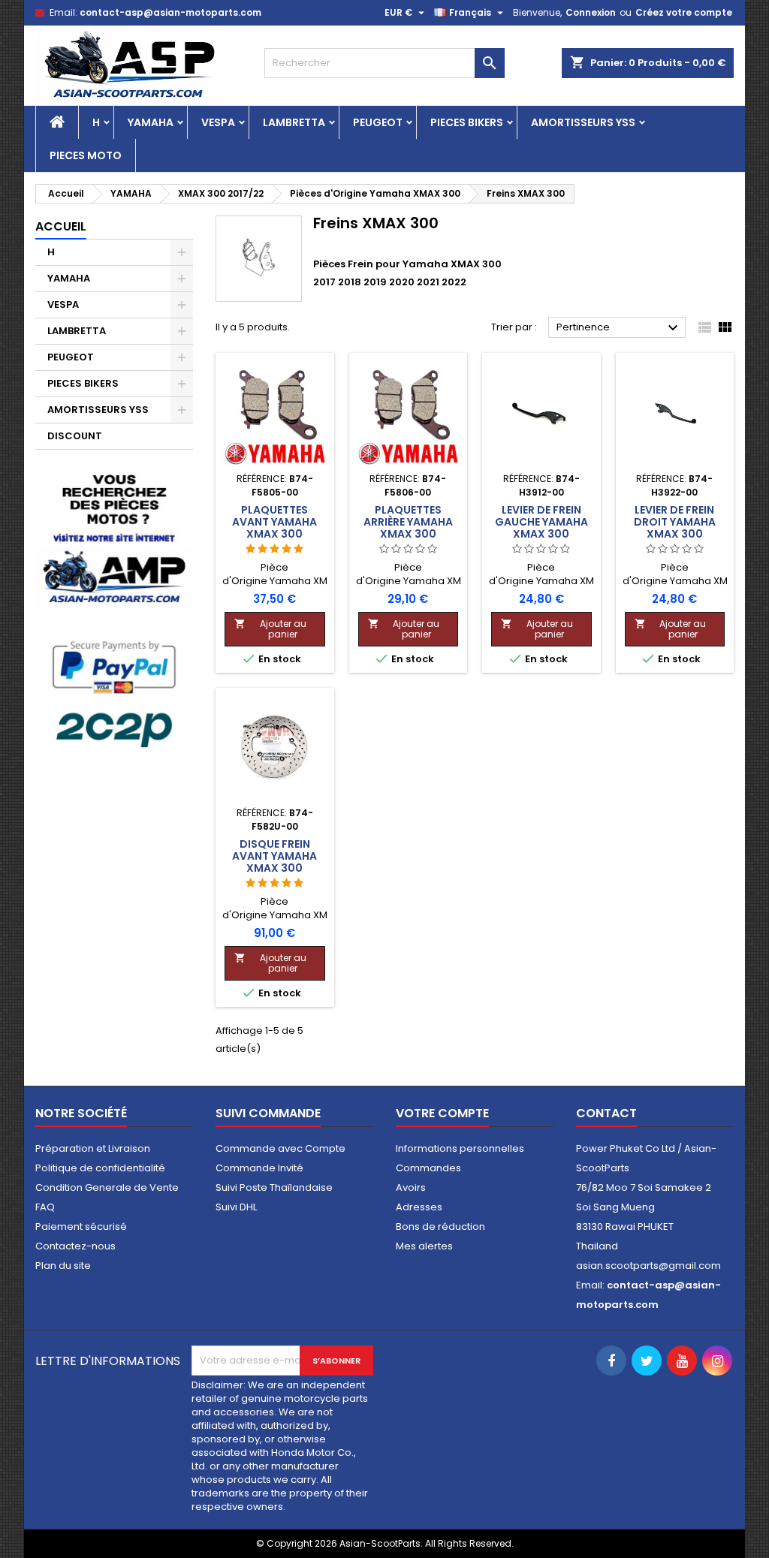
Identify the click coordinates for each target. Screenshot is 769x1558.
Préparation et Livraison (92, 1148)
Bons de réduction (440, 1226)
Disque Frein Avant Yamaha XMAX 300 (274, 855)
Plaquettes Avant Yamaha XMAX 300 (274, 521)
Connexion (590, 12)
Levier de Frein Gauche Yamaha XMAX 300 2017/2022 (541, 527)
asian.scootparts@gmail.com (648, 1265)
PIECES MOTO (86, 155)
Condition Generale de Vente (107, 1187)
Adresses (419, 1207)
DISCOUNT (74, 436)
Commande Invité (259, 1168)
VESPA (218, 122)
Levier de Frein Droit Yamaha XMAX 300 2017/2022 (675, 527)
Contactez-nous (75, 1246)
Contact (606, 1113)
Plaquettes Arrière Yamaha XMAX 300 (408, 521)
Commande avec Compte (280, 1148)
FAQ (45, 1207)
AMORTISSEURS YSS (583, 122)
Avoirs (411, 1187)
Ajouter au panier (270, 628)
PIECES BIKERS (466, 122)
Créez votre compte (683, 12)
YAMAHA (150, 122)
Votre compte (442, 1113)
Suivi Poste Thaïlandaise (274, 1187)
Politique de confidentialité (100, 1168)
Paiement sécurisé (81, 1226)
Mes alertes (424, 1246)
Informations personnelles (460, 1148)
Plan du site (63, 1265)
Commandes (428, 1168)
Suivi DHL (236, 1207)
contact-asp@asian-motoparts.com (170, 12)
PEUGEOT (378, 122)
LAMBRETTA (294, 122)
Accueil (60, 226)
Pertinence (619, 328)
